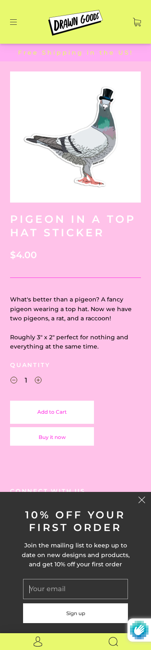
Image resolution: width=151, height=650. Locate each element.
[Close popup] (142, 501)
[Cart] (137, 22)
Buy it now (52, 437)
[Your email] (75, 589)
